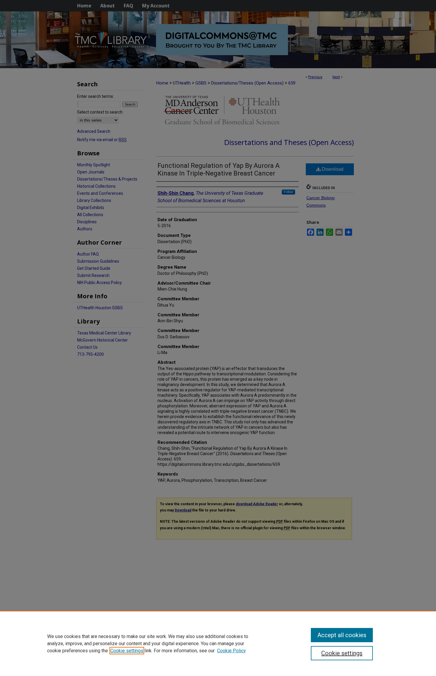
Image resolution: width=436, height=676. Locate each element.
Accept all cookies (341, 635)
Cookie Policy (231, 650)
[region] (218, 643)
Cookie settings (126, 650)
